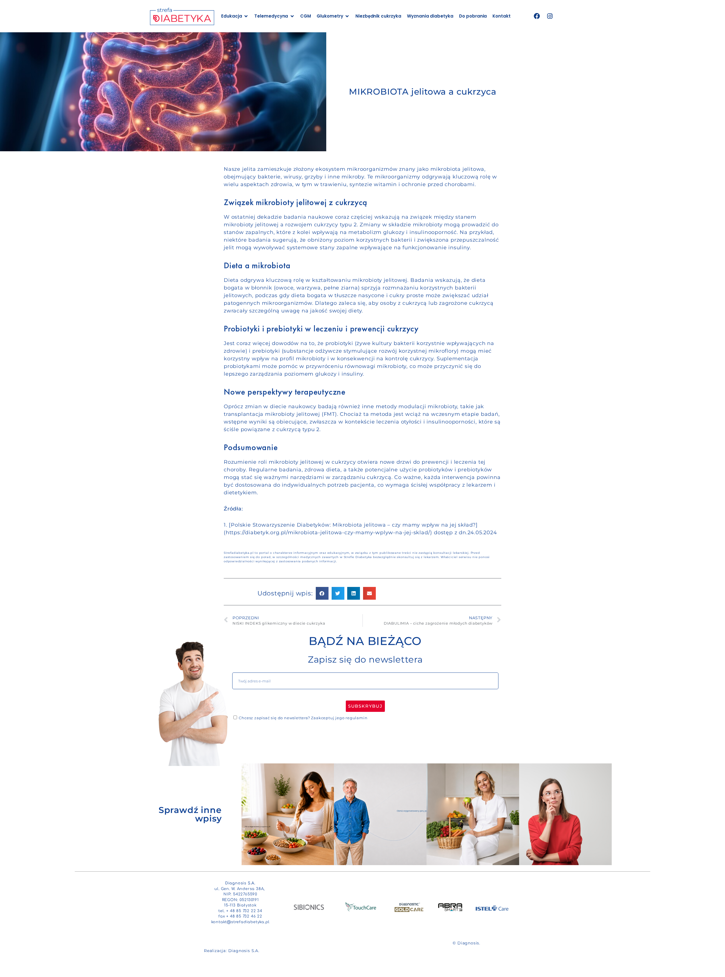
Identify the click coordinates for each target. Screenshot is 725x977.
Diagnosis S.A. (243, 950)
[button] (322, 593)
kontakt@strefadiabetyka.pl (240, 922)
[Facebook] (537, 16)
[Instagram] (549, 16)
